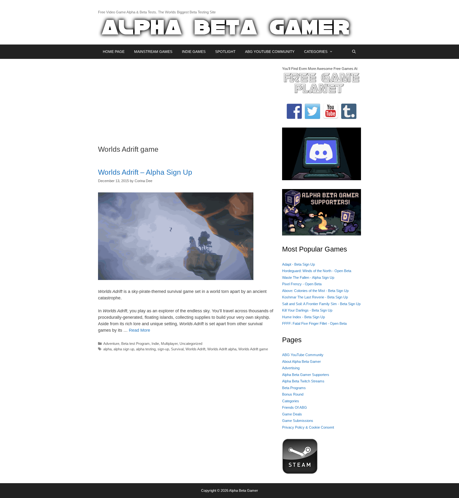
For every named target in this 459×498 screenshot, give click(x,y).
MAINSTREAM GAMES (153, 52)
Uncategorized (191, 343)
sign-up (163, 349)
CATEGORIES (316, 52)
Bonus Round (292, 394)
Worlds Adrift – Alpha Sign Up (145, 172)
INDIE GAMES (194, 52)
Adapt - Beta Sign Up (298, 264)
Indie (155, 343)
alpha (107, 349)
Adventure (111, 343)
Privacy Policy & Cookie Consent (308, 427)
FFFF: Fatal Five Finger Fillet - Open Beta (314, 323)
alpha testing (146, 349)
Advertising (291, 368)
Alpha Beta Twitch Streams (303, 381)
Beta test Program (135, 343)
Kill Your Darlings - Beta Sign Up (307, 310)
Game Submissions (297, 421)
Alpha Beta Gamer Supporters (305, 375)
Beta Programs (294, 388)
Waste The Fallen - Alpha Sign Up (308, 277)
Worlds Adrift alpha (221, 349)
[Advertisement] (186, 99)
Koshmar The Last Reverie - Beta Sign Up (315, 297)
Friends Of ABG (294, 407)
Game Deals (292, 414)
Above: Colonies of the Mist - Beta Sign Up (315, 291)
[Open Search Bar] (354, 52)
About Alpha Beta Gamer (301, 361)
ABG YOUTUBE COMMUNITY (270, 52)
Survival (177, 349)
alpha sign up (124, 349)
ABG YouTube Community (302, 355)
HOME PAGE (114, 52)
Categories (290, 401)
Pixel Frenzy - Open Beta (302, 284)
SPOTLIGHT (225, 52)
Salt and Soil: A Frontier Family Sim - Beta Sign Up (321, 304)
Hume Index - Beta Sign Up (303, 317)
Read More (139, 330)
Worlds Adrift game (253, 349)
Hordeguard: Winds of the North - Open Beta (316, 271)
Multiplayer (169, 343)
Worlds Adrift (195, 349)
